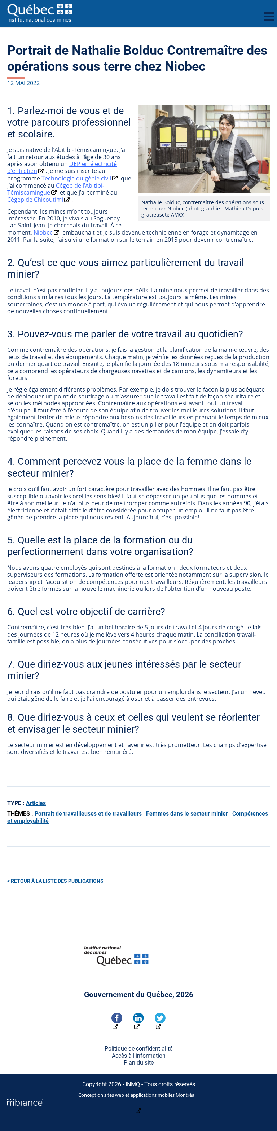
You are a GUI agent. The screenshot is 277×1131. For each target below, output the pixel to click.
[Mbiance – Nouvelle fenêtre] (138, 1107)
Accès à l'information (139, 1055)
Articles (36, 803)
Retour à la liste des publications (57, 881)
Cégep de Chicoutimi (35, 200)
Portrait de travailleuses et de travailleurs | (90, 813)
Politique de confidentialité (138, 1048)
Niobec (43, 232)
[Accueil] (132, 10)
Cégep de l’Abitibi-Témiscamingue (55, 189)
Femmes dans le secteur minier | (188, 813)
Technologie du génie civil (76, 178)
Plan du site (139, 1062)
